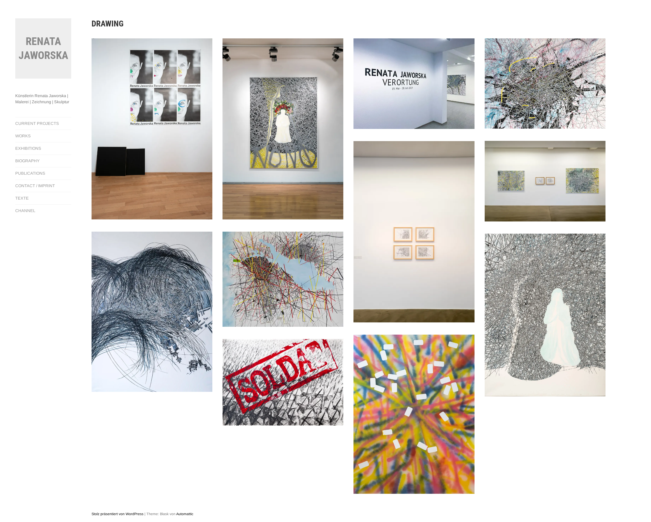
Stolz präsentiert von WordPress (117, 514)
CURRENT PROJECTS (37, 123)
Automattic (184, 514)
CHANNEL (25, 210)
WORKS (23, 136)
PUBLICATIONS (30, 173)
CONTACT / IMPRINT (35, 186)
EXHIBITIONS (28, 148)
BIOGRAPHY (27, 161)
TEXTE (22, 198)
